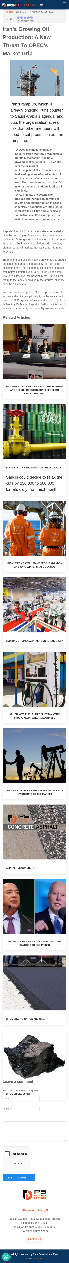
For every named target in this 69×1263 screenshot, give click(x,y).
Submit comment (19, 1177)
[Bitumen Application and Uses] (34, 982)
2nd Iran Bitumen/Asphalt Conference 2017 (34, 641)
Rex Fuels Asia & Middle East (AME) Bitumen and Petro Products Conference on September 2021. (34, 390)
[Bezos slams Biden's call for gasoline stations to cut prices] (34, 906)
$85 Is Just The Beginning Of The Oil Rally (33, 467)
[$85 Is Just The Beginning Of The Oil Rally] (34, 431)
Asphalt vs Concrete (20, 868)
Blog (11, 11)
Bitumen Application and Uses (25, 1019)
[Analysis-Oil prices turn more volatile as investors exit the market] (34, 755)
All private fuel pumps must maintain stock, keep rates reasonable (34, 716)
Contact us (34, 1238)
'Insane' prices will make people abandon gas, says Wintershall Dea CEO (34, 565)
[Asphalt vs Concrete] (34, 831)
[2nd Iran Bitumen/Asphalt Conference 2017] (34, 604)
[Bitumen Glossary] (34, 1057)
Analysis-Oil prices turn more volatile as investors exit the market (34, 792)
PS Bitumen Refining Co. (34, 1210)
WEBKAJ (39, 1258)
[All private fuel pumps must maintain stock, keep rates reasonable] (34, 679)
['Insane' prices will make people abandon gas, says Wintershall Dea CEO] (34, 528)
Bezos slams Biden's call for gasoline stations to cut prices (34, 943)
